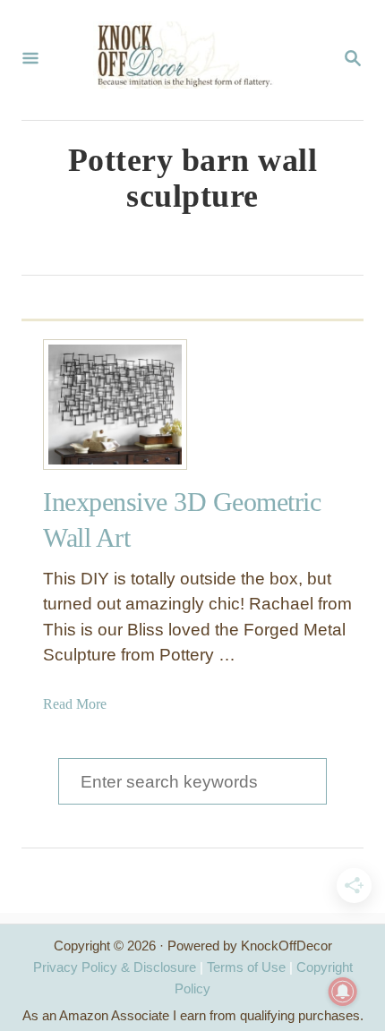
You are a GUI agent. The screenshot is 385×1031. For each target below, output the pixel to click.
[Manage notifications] (343, 991)
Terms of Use (246, 967)
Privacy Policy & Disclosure (114, 967)
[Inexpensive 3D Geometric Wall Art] (108, 404)
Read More (75, 703)
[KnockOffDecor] (191, 60)
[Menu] (30, 60)
